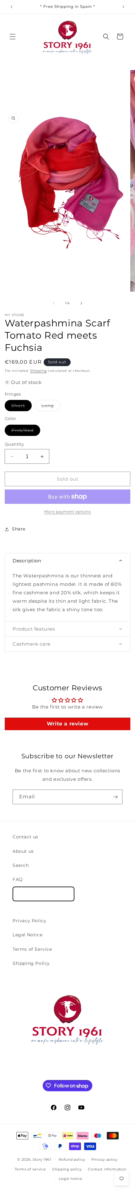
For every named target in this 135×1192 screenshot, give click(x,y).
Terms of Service (32, 949)
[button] (12, 36)
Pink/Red (25, 431)
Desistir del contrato (43, 894)
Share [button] (18, 529)
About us (23, 851)
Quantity (14, 444)
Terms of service (30, 1169)
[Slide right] (81, 303)
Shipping (38, 371)
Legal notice (70, 1178)
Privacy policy (104, 1159)
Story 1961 (42, 1159)
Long (51, 406)
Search (21, 865)
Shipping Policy (31, 963)
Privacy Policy (29, 920)
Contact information (107, 1169)
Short (21, 406)
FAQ (18, 879)
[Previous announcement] (12, 7)
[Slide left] (54, 303)
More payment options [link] (67, 511)
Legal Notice (27, 935)
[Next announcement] (123, 7)
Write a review (67, 724)
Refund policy (72, 1159)
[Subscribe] (115, 797)
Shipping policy (67, 1169)
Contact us (25, 837)
